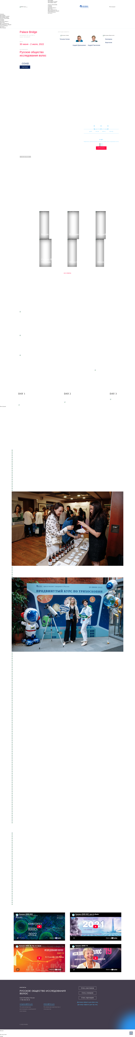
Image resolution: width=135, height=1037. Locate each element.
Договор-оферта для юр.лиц (88, 1004)
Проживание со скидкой (5, 24)
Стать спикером (87, 993)
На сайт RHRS (25, 156)
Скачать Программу (4, 18)
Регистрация (112, 6)
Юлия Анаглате (106, 262)
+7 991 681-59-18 (25, 999)
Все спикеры (67, 273)
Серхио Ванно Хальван (49, 260)
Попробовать (101, 147)
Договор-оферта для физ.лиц (87, 1002)
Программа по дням (4, 16)
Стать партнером (87, 997)
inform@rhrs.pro (49, 1004)
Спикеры (2, 20)
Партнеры (2, 22)
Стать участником (87, 988)
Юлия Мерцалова (79, 262)
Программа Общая (4, 17)
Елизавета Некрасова (81, 234)
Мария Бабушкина (51, 234)
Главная (2, 14)
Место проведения (4, 23)
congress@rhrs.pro (26, 1004)
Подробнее (25, 67)
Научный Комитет (4, 21)
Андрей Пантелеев (108, 234)
